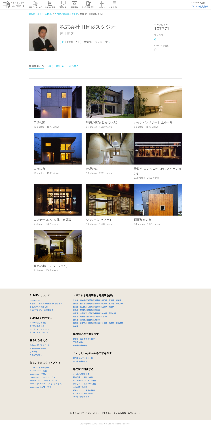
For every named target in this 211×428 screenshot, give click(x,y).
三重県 (97, 310)
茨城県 (75, 303)
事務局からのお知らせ (39, 307)
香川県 (83, 320)
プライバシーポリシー (83, 279)
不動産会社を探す (80, 345)
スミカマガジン (36, 355)
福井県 (97, 307)
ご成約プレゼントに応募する (41, 310)
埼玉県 (97, 303)
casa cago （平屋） (38, 374)
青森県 (83, 300)
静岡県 (83, 310)
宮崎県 (111, 323)
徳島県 (75, 320)
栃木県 (83, 303)
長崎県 (90, 323)
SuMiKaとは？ (36, 300)
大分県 (104, 323)
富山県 (83, 307)
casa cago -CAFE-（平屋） (41, 387)
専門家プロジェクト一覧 (83, 358)
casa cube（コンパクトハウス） (43, 377)
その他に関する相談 (81, 397)
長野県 (111, 307)
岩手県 (90, 300)
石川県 (90, 307)
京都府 (83, 313)
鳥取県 (75, 316)
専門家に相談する (83, 369)
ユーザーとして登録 (38, 323)
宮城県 (97, 300)
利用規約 (74, 413)
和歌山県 (112, 313)
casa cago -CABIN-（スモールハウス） (46, 384)
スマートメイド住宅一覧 (40, 367)
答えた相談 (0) (56, 66)
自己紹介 (74, 66)
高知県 (97, 320)
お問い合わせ (134, 413)
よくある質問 (120, 413)
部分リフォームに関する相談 (85, 384)
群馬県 (90, 303)
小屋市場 (33, 352)
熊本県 (97, 323)
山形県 (111, 300)
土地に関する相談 (80, 387)
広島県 (97, 316)
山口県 (104, 316)
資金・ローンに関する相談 (84, 390)
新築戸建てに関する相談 (83, 377)
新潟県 (75, 307)
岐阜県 (75, 310)
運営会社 (107, 413)
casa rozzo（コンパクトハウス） (44, 380)
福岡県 (75, 323)
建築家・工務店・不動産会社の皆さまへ (46, 303)
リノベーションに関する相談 (85, 380)
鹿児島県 (119, 323)
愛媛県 (90, 320)
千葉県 (104, 303)
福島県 (118, 300)
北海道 (75, 300)
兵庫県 (97, 313)
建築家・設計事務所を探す (84, 339)
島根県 (83, 316)
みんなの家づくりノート (40, 345)
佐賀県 (83, 323)
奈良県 (104, 313)
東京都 (111, 303)
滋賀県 (75, 313)
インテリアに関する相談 (83, 393)
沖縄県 (75, 326)
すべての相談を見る (81, 374)
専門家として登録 (37, 326)
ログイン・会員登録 (198, 6)
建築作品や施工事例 (38, 348)
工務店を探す (78, 342)
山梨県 (104, 307)
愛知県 (90, 310)
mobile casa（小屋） (39, 371)
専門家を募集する (80, 361)
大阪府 (90, 313)
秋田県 (104, 300)
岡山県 (90, 316)
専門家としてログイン (39, 332)
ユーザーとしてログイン (40, 329)
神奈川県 (119, 303)
